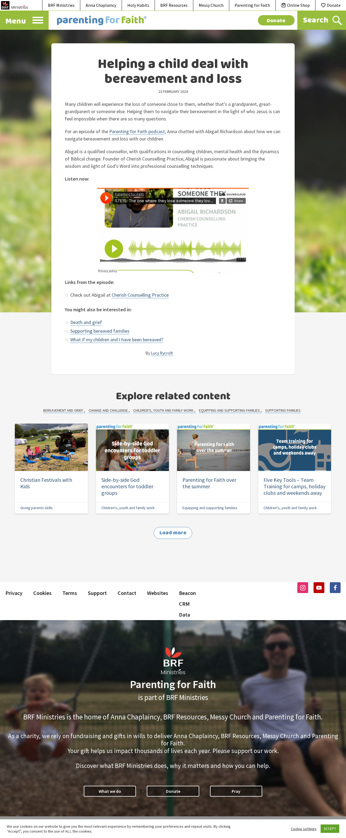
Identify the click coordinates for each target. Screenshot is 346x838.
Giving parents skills (36, 507)
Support (97, 593)
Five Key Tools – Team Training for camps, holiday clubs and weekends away (294, 486)
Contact (127, 593)
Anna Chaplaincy (101, 5)
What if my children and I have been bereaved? (116, 339)
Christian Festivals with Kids (46, 483)
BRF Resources (174, 5)
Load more (173, 533)
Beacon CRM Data (187, 604)
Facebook (335, 587)
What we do (110, 791)
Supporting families (283, 410)
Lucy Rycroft (162, 353)
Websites (157, 593)
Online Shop (298, 5)
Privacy (13, 593)
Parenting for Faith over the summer (209, 483)
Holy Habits (138, 5)
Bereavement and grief (63, 410)
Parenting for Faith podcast (137, 131)
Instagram (302, 587)
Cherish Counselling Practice (140, 295)
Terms (69, 593)
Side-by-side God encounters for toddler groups (127, 486)
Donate (334, 5)
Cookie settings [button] (304, 828)
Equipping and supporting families (230, 410)
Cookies (42, 593)
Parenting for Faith (252, 5)
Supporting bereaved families (99, 331)
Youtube (319, 587)
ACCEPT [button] (330, 828)
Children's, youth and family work (163, 410)
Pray (236, 791)
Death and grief (86, 322)
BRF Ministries (61, 5)
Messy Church (211, 5)
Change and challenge (109, 410)
